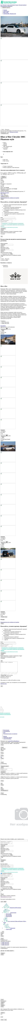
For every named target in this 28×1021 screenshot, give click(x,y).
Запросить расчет (6, 7)
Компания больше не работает (12, 212)
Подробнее (3, 325)
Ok (1, 236)
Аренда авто (9, 929)
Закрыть (2, 953)
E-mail (2, 219)
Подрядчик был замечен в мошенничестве (14, 213)
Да (1, 748)
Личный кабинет (23, 5)
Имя (2, 217)
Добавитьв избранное (3, 177)
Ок (1, 757)
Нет (4, 748)
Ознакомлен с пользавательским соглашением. (13, 223)
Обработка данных (7, 737)
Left (2, 901)
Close (2, 199)
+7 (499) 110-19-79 (5, 942)
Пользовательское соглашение (10, 733)
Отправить (3, 228)
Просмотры (3, 329)
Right (5, 901)
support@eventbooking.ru (13, 741)
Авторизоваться (4, 790)
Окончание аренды (5, 248)
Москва (5, 736)
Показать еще (4, 616)
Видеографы (9, 915)
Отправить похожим (6, 873)
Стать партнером (11, 5)
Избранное (9, 6)
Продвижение (4, 6)
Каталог (5, 5)
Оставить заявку (4, 260)
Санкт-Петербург (7, 738)
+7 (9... (2, 195)
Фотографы (8, 913)
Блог (2, 5)
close (2, 1019)
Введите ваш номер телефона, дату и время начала (12, 839)
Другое (6, 215)
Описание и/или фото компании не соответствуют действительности (12, 208)
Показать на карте (14, 132)
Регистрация (6, 730)
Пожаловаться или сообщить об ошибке (10, 197)
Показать (7, 129)
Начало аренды (4, 243)
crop (5, 1019)
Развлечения (9, 916)
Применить (24, 747)
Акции (16, 5)
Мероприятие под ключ (6, 896)
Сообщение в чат (4, 133)
